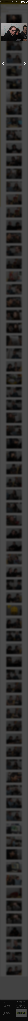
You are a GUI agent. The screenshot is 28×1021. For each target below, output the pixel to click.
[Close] (27, 2)
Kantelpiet (16, 1)
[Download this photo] (22, 2)
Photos (1, 1)
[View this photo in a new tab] (24, 2)
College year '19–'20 (9, 1)
